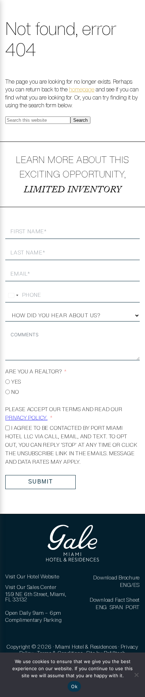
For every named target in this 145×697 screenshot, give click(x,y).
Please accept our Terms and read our (63, 413)
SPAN (116, 607)
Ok (74, 686)
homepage (81, 89)
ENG (101, 607)
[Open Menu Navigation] (15, 18)
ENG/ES (130, 585)
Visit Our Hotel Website (32, 576)
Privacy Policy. (26, 417)
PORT (133, 607)
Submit (40, 482)
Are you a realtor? (33, 371)
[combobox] (13, 295)
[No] (136, 674)
